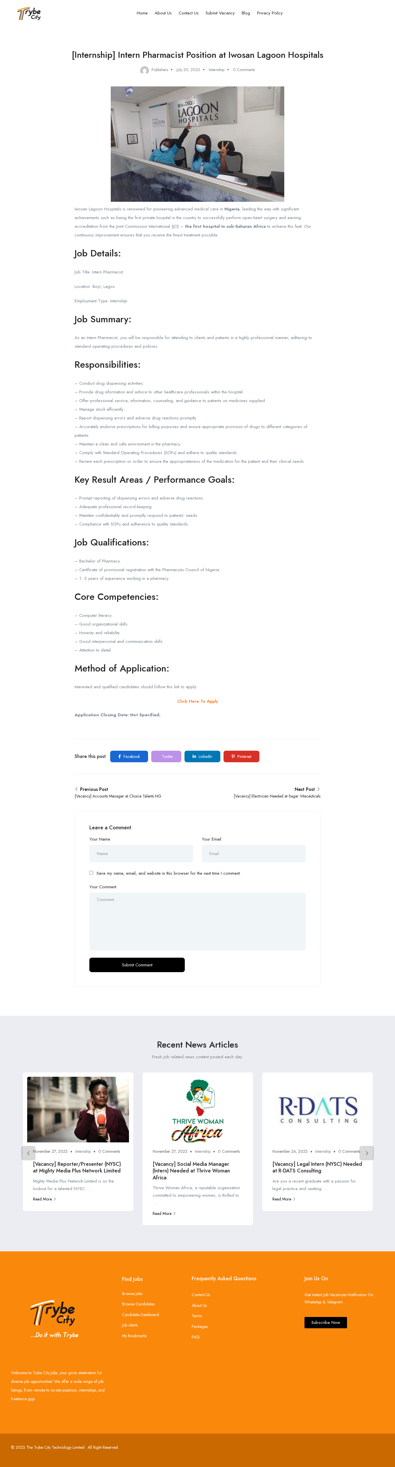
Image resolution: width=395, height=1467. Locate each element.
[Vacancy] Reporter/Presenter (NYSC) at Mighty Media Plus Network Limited (77, 1167)
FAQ (196, 1337)
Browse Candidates (138, 1304)
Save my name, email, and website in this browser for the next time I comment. (169, 873)
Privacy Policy (270, 13)
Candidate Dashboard (140, 1315)
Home (142, 13)
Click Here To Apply (197, 701)
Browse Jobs (132, 1293)
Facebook (131, 756)
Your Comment (102, 887)
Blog (246, 13)
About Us (163, 13)
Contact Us (189, 13)
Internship (216, 70)
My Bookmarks (134, 1336)
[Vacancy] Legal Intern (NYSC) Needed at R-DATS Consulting (317, 1167)
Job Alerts (130, 1325)
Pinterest (243, 756)
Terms (197, 1316)
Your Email (211, 839)
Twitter (167, 756)
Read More (42, 1199)
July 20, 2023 (188, 70)
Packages (200, 1326)
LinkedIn (205, 756)
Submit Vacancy (220, 13)
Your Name (99, 839)
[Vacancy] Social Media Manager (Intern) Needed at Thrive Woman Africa (191, 1170)
